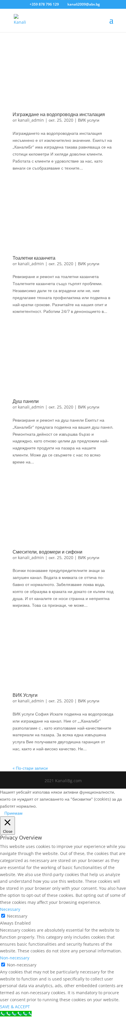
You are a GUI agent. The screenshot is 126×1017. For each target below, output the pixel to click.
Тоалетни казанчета (34, 258)
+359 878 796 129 (44, 4)
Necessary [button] (10, 909)
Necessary (17, 916)
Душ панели (26, 401)
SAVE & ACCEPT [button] (15, 1006)
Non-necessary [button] (14, 958)
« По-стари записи (30, 768)
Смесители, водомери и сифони (47, 552)
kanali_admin (31, 120)
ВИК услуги (88, 120)
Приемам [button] (13, 813)
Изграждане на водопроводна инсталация (59, 114)
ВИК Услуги (25, 695)
